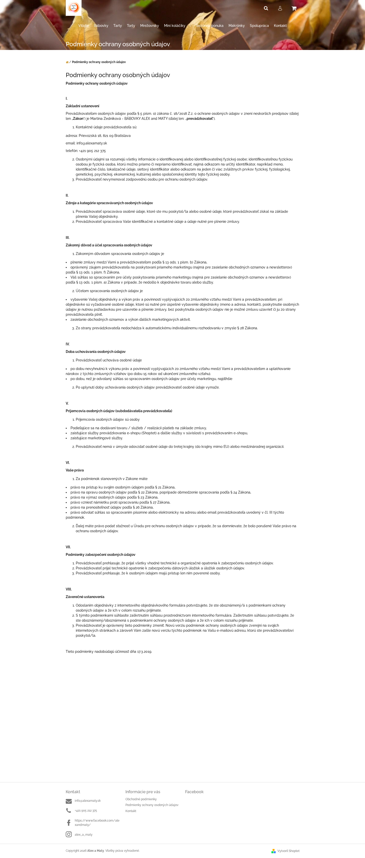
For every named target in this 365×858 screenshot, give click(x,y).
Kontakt (130, 811)
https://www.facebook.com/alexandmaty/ (97, 823)
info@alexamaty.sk (88, 800)
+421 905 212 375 (86, 810)
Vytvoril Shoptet (288, 851)
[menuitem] (83, 26)
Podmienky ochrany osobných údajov (151, 805)
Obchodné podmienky (141, 799)
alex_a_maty (84, 834)
